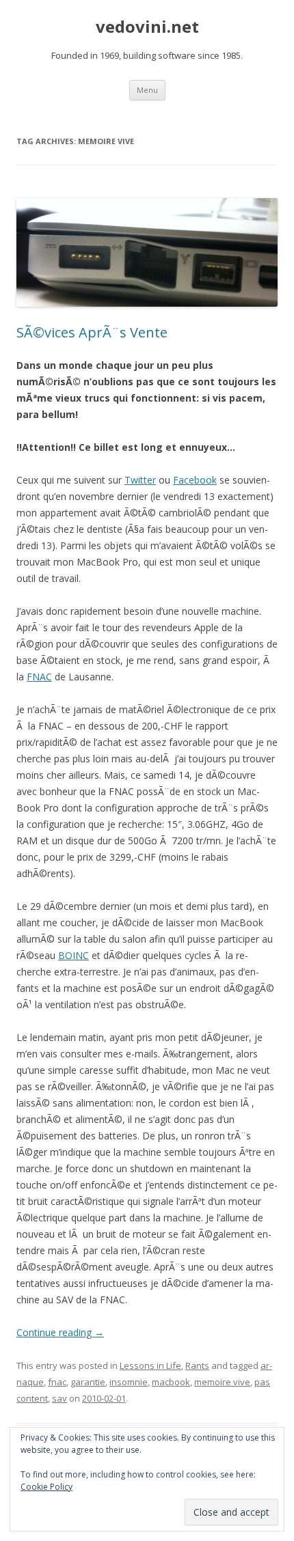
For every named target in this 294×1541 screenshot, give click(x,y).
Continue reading (60, 1332)
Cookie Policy (46, 1487)
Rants (197, 1365)
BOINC (73, 955)
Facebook (195, 479)
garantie (87, 1382)
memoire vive (222, 1382)
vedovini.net (147, 27)
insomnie (128, 1382)
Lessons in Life (150, 1365)
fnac (57, 1382)
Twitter (140, 479)
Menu (147, 90)
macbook (171, 1382)
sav (59, 1398)
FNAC (39, 676)
